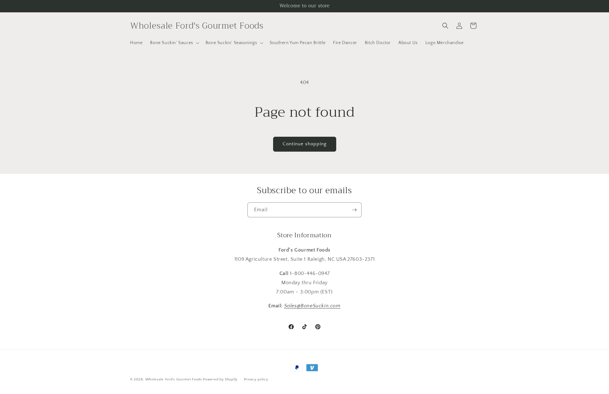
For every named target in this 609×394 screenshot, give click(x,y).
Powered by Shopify (220, 379)
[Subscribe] (354, 209)
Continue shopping (305, 144)
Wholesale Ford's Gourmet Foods (173, 379)
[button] (173, 42)
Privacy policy (256, 379)
